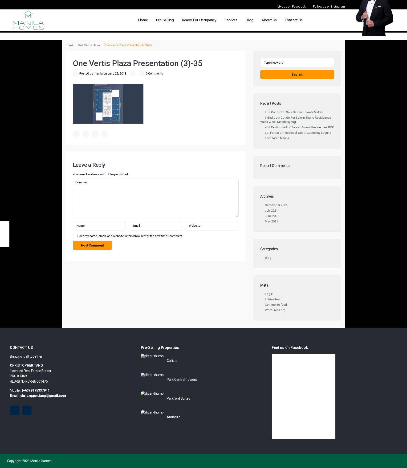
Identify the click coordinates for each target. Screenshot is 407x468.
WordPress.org (275, 310)
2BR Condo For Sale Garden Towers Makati (294, 112)
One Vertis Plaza (89, 45)
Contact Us (294, 20)
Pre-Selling (165, 20)
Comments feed (276, 304)
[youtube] (15, 410)
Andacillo (173, 417)
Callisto (172, 361)
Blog (249, 20)
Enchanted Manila (277, 138)
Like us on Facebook (291, 6)
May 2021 (271, 221)
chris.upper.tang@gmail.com (43, 395)
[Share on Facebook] (76, 134)
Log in (269, 294)
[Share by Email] (104, 134)
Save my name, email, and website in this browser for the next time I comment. (130, 236)
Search (297, 74)
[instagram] (27, 410)
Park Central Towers (182, 379)
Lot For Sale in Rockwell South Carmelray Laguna (298, 132)
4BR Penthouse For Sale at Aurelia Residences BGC (299, 127)
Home (143, 20)
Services (230, 20)
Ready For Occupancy (199, 20)
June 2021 (272, 216)
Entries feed (273, 299)
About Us (269, 20)
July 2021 (271, 210)
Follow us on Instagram (329, 6)
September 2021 (276, 205)
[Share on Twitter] (85, 134)
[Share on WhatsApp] (95, 134)
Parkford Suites (178, 398)
